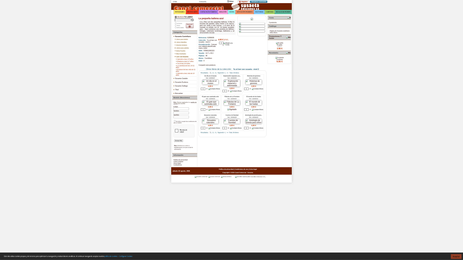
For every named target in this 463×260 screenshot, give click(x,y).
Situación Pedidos (245, 12)
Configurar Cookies (125, 256)
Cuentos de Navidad (232, 115)
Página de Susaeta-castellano (280, 31)
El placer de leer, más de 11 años (185, 70)
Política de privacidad (181, 160)
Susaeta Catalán (181, 78)
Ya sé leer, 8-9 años (183, 63)
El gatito (279, 45)
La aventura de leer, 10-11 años (185, 66)
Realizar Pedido (283, 12)
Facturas (259, 12)
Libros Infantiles (181, 42)
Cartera (269, 12)
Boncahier (180, 27)
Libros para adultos (182, 48)
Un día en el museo (210, 76)
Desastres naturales (210, 115)
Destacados (192, 12)
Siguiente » (221, 73)
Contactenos (178, 165)
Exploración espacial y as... (232, 76)
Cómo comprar (178, 161)
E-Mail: (175, 1)
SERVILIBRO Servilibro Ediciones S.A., (254, 176)
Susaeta (179, 23)
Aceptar (456, 256)
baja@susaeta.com (179, 147)
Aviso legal (177, 163)
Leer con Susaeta (182, 57)
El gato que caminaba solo (210, 96)
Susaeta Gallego (181, 86)
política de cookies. (111, 256)
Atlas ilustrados (181, 54)
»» (227, 73)
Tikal (178, 25)
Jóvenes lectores (181, 45)
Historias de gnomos (253, 76)
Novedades (180, 12)
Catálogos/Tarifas (208, 12)
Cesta (231, 12)
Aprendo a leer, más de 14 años (185, 74)
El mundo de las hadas (253, 96)
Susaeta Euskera (181, 82)
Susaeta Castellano (183, 36)
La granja (279, 59)
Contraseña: (202, 1)
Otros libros (273, 32)
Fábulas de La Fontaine (232, 96)
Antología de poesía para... (253, 115)
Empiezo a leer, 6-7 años (185, 61)
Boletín (223, 12)
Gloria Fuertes (180, 51)
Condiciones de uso (241, 169)
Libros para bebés (182, 39)
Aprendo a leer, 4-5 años (185, 59)
